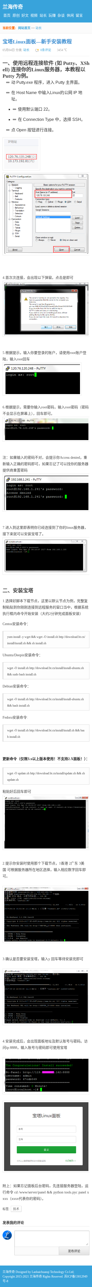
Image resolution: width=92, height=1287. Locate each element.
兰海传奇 (13, 7)
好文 (25, 15)
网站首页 (24, 28)
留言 (79, 15)
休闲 (70, 15)
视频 (34, 15)
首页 (6, 15)
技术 (16, 1209)
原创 (16, 15)
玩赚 (52, 15)
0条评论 (45, 50)
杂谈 (61, 15)
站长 (43, 15)
